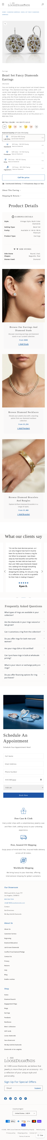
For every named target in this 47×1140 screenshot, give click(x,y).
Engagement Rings (10, 1004)
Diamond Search (10, 999)
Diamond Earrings (13, 12)
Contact (7, 907)
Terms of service (24, 1136)
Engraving (7, 938)
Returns (7, 966)
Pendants (7, 1017)
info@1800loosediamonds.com (14, 903)
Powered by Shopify (27, 1129)
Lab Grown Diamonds (11, 947)
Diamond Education (11, 943)
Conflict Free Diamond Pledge (14, 952)
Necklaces (7, 1022)
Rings (6, 1008)
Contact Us (8, 956)
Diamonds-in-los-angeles (13, 1049)
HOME (4, 12)
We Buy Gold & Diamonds (13, 1045)
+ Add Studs (23, 344)
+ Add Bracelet (23, 514)
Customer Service (10, 934)
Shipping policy (23, 1133)
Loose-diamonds (10, 1036)
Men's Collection (10, 1027)
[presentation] (4, 571)
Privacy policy (10, 1133)
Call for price (23, 177)
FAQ (5, 970)
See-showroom (9, 1040)
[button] (3, 4)
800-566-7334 (9, 899)
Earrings (7, 1013)
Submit (38, 1088)
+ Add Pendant (23, 428)
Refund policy (40, 1129)
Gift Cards (7, 1031)
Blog (5, 975)
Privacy (6, 961)
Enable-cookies (9, 979)
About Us (7, 929)
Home (6, 995)
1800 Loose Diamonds (14, 1129)
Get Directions (9, 910)
